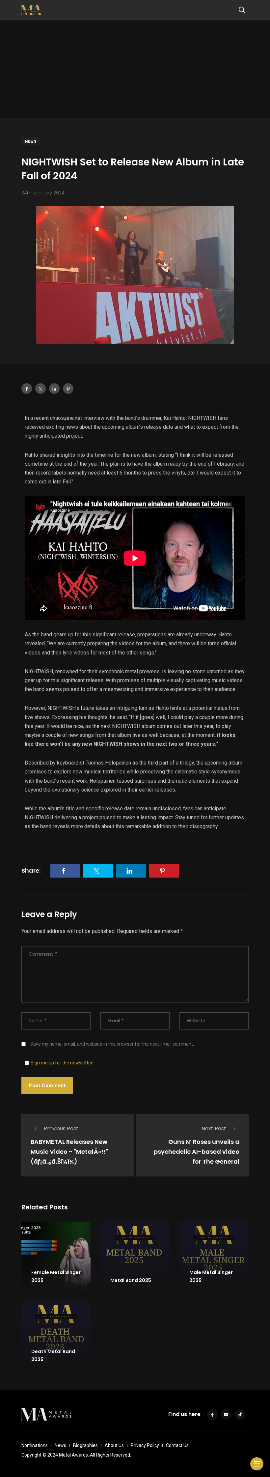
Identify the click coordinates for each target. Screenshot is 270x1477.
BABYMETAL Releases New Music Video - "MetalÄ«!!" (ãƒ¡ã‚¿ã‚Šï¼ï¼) (69, 1152)
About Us (114, 1445)
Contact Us (177, 1445)
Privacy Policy (145, 1445)
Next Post (214, 1128)
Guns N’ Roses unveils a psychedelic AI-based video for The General (196, 1152)
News (31, 141)
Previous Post (61, 1128)
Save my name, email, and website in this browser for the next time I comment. (112, 1044)
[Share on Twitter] (40, 388)
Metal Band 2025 (130, 1280)
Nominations (34, 1445)
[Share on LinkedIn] (54, 388)
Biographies (85, 1445)
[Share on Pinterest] (68, 388)
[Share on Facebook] (26, 388)
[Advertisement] (135, 71)
